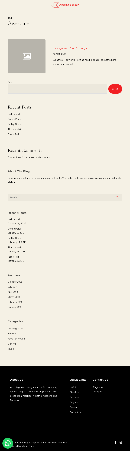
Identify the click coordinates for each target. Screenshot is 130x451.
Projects (74, 402)
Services (74, 397)
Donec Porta (14, 119)
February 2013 (15, 302)
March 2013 (14, 297)
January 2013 (15, 307)
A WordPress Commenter (21, 157)
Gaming (12, 343)
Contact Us (75, 412)
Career (73, 407)
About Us (74, 392)
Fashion (12, 333)
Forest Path (14, 134)
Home (73, 387)
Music (11, 348)
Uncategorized (60, 48)
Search (11, 82)
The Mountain (15, 129)
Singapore (98, 387)
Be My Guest (14, 124)
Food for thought (78, 48)
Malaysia (97, 391)
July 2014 (12, 286)
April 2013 (13, 292)
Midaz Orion (28, 446)
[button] (4, 5)
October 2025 (15, 281)
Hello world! (14, 114)
